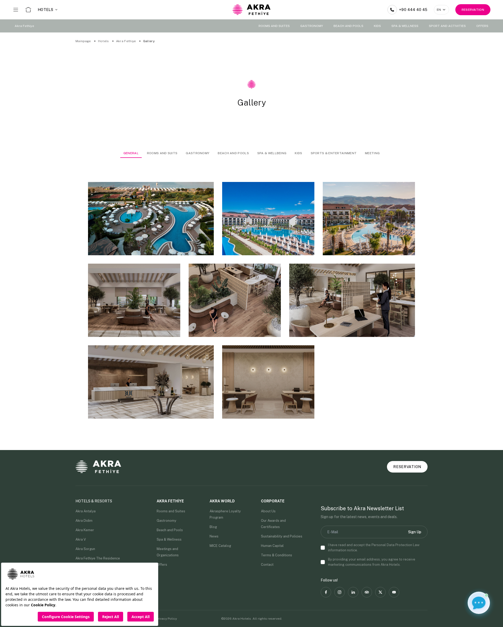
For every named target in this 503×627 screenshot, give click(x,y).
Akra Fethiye (24, 26)
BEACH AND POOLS (348, 26)
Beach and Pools (170, 530)
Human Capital (272, 546)
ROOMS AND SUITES (274, 26)
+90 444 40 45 (413, 10)
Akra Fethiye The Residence (97, 558)
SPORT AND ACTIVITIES (447, 26)
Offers (162, 565)
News (214, 536)
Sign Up (414, 532)
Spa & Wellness (169, 539)
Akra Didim (83, 521)
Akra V (80, 539)
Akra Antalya (85, 511)
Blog (213, 527)
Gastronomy (166, 521)
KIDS (377, 26)
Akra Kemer (84, 530)
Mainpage (83, 41)
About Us (268, 511)
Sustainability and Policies (281, 536)
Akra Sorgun (85, 549)
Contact (267, 565)
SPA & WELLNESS (404, 26)
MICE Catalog (220, 546)
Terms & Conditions (276, 555)
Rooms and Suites (171, 511)
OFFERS (482, 26)
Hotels (104, 41)
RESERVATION (473, 10)
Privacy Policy (166, 618)
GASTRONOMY (311, 26)
